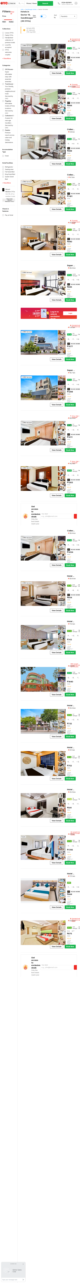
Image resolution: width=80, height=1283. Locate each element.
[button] (12, 13)
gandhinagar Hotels (31, 9)
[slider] (3, 20)
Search (45, 3)
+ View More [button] (6, 58)
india (22, 9)
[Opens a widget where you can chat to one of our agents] (13, 1271)
